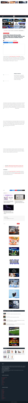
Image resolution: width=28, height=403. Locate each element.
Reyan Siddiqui (7, 40)
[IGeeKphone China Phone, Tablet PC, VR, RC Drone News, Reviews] (14, 16)
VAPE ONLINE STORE (4, 377)
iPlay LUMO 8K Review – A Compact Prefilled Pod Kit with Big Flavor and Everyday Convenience (15, 321)
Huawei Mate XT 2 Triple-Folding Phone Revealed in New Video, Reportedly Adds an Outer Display (8, 212)
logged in (8, 218)
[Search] (25, 16)
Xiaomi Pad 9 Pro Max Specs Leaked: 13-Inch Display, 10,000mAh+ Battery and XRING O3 (19, 202)
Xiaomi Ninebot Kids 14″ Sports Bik (14, 56)
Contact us (3, 368)
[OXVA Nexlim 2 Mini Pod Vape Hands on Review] (4, 314)
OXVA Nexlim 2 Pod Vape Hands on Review (12, 317)
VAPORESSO (3, 378)
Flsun (2, 394)
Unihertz (3, 393)
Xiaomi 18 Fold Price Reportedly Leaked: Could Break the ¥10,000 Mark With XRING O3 (8, 202)
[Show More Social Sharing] (18, 42)
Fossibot (3, 392)
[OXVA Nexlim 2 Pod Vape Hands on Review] (4, 317)
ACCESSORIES (6, 33)
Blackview (3, 391)
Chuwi (2, 390)
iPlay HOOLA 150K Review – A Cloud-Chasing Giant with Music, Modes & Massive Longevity (15, 324)
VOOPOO (3, 379)
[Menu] (2, 16)
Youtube (3, 372)
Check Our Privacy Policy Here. (5, 369)
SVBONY (3, 389)
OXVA (2, 380)
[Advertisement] (14, 9)
